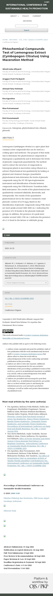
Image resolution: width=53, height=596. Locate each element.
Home (5, 40)
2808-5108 (15, 493)
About (13, 16)
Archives (27, 21)
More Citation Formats (16, 283)
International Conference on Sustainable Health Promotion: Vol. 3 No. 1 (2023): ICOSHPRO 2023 (27, 446)
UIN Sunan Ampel (41, 498)
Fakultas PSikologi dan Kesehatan (18, 498)
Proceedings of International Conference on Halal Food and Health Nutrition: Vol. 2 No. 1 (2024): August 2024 (28, 428)
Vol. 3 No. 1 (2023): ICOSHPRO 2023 (33, 40)
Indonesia (17, 501)
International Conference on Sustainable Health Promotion (26, 7)
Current (37, 16)
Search (26, 30)
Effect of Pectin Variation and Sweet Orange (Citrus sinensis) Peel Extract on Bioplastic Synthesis (28, 441)
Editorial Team (10, 511)
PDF (8, 235)
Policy (25, 16)
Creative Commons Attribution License (28, 354)
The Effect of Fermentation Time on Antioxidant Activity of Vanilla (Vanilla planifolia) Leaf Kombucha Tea (28, 458)
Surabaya (8, 501)
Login (46, 2)
